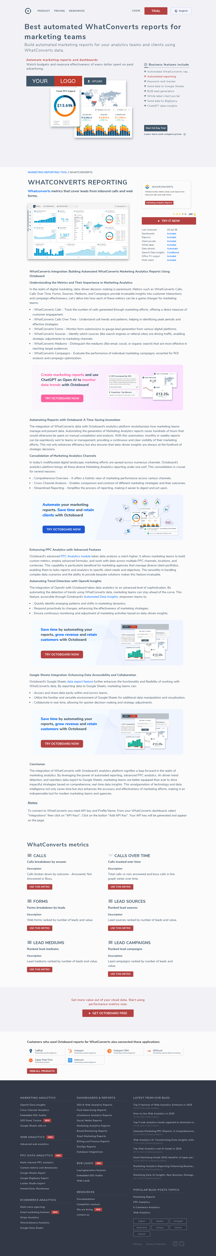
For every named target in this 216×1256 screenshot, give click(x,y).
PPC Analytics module (76, 556)
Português (178, 1221)
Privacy (137, 1244)
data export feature (80, 682)
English (141, 1221)
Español (160, 1221)
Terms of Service (156, 1244)
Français (160, 1228)
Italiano (178, 1228)
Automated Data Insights (101, 597)
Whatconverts (39, 191)
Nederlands (142, 1228)
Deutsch (142, 1234)
